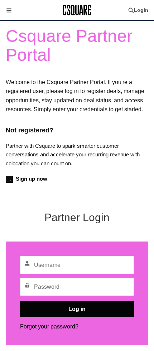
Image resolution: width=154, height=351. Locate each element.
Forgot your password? (49, 326)
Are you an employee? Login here (77, 199)
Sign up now (27, 179)
